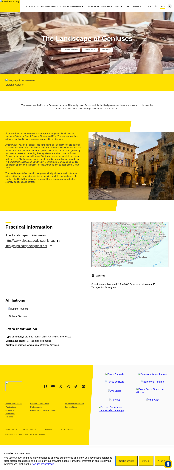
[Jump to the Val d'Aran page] (152, 399)
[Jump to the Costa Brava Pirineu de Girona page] (152, 391)
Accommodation (49, 6)
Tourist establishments (74, 404)
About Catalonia (72, 6)
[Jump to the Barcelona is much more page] (152, 374)
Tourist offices (71, 407)
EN (148, 6)
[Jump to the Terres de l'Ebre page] (114, 381)
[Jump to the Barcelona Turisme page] (152, 381)
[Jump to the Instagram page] (68, 386)
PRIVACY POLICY (29, 429)
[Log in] (169, 6)
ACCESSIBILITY (67, 429)
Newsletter (10, 413)
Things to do (29, 6)
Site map (9, 417)
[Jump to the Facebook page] (45, 386)
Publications (10, 407)
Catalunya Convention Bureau (43, 410)
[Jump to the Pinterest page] (83, 386)
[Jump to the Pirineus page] (114, 399)
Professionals (133, 6)
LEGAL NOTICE (11, 429)
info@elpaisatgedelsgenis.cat (26, 246)
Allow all (162, 461)
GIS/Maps (9, 410)
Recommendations (13, 404)
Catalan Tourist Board (39, 404)
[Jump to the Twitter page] (60, 386)
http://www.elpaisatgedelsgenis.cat (30, 240)
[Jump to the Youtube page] (53, 386)
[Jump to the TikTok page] (75, 386)
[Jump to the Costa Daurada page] (114, 374)
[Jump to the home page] (10, 6)
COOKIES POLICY (48, 429)
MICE (117, 6)
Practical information (98, 6)
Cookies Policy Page (43, 464)
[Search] (156, 6)
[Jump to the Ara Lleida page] (114, 390)
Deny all (146, 461)
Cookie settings (126, 461)
